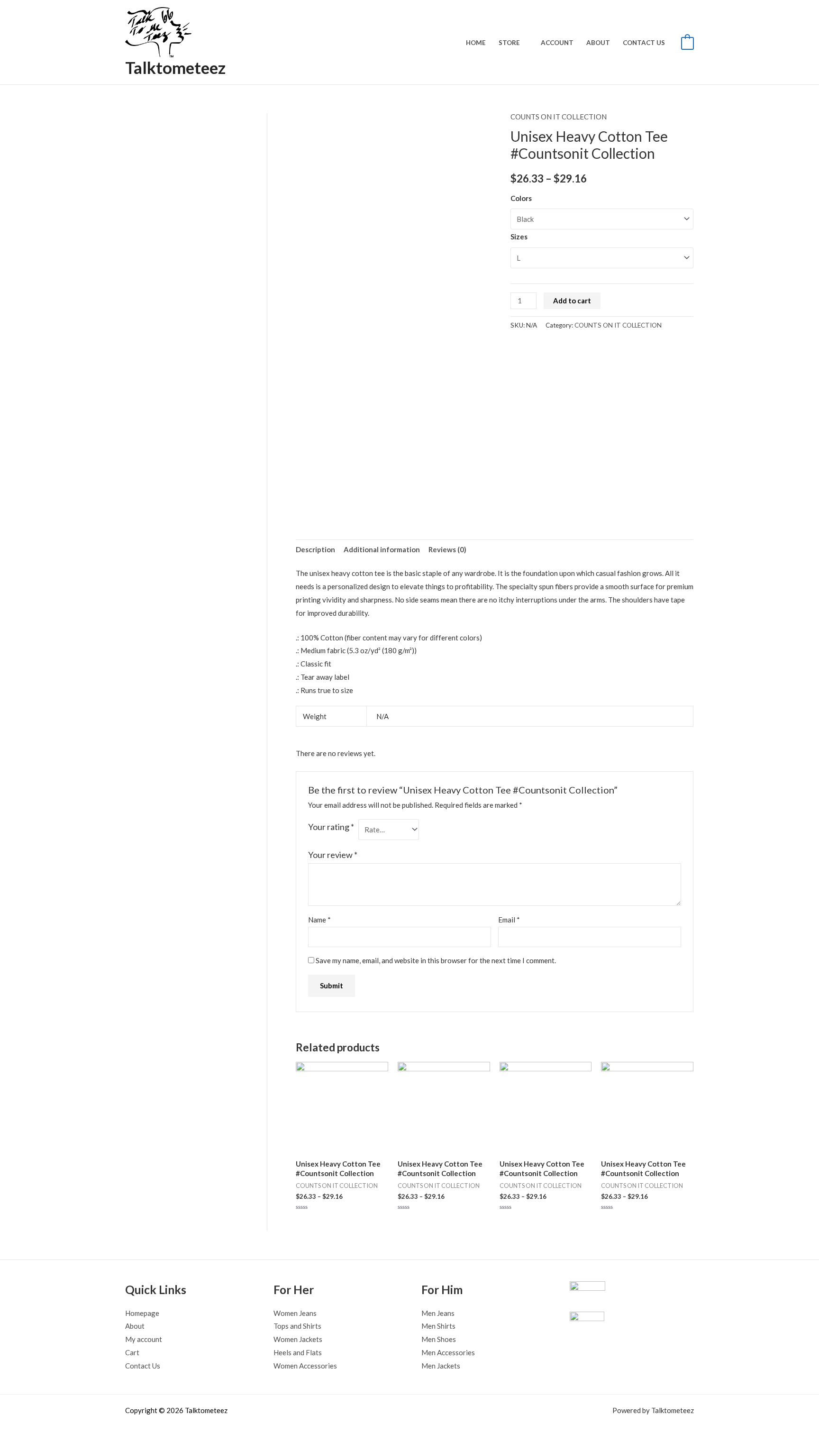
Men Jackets (440, 1365)
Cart (132, 1352)
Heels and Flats (297, 1352)
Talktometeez (175, 67)
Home (476, 42)
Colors (521, 198)
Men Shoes (438, 1339)
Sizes (519, 236)
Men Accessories (448, 1352)
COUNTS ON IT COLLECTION (558, 116)
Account (557, 42)
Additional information (382, 549)
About (598, 42)
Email (509, 919)
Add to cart (572, 300)
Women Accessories (305, 1365)
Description (315, 549)
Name (319, 919)
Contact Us (644, 42)
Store (509, 42)
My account (143, 1339)
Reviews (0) (447, 549)
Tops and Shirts (297, 1326)
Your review (332, 854)
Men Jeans (438, 1313)
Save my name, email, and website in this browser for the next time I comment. (436, 960)
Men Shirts (438, 1326)
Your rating (331, 826)
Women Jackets (297, 1339)
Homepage (142, 1313)
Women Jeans (295, 1313)
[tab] (315, 549)
